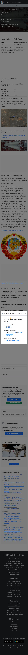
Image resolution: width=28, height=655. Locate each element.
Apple (7, 326)
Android (8, 327)
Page (13, 332)
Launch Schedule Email (12, 340)
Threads (8, 335)
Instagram (9, 334)
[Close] (26, 313)
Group (20, 332)
